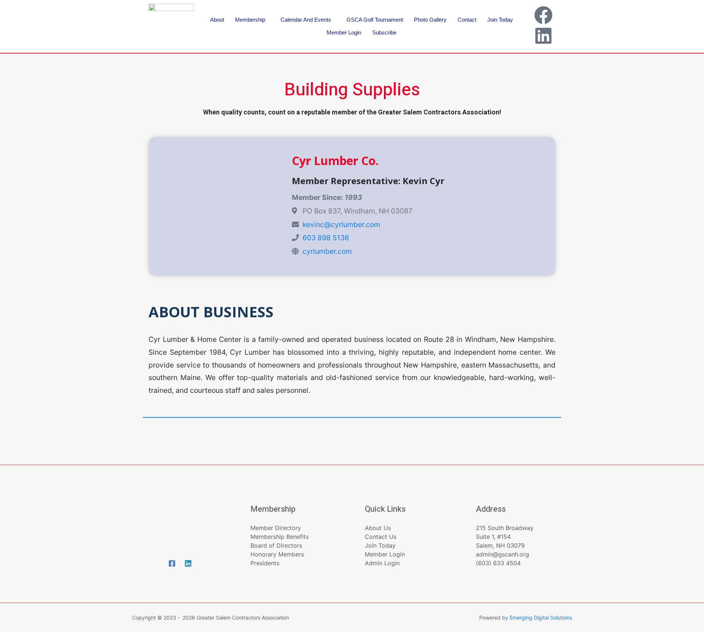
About (217, 20)
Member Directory (275, 527)
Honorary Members (277, 554)
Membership (250, 20)
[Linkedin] (543, 35)
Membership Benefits (279, 536)
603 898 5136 (325, 237)
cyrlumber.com (327, 251)
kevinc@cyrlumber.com (341, 224)
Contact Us (380, 536)
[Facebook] (543, 15)
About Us (378, 527)
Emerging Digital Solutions (541, 617)
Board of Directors (276, 545)
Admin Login (382, 563)
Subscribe (384, 32)
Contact (467, 20)
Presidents (264, 563)
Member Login (344, 32)
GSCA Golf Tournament (374, 20)
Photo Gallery (430, 20)
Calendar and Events (305, 20)
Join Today (500, 20)
